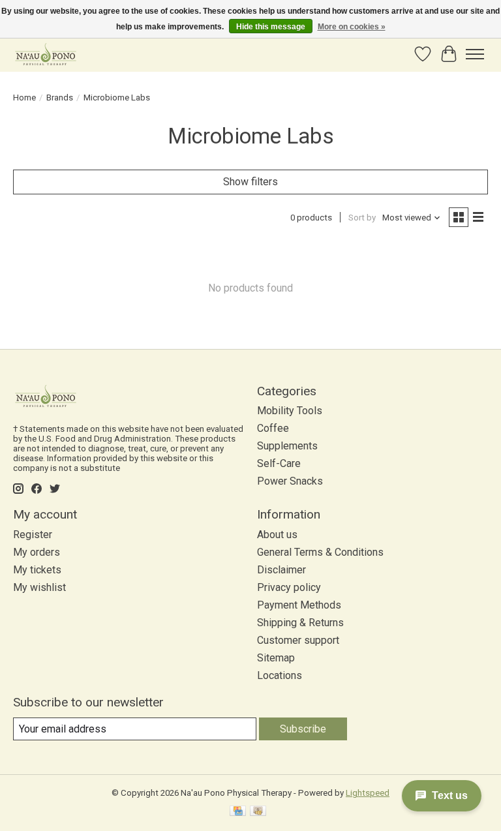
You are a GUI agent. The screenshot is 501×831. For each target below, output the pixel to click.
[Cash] (258, 812)
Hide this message (270, 26)
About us (277, 534)
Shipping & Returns (300, 622)
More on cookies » (352, 26)
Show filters (250, 181)
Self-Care (279, 463)
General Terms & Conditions (320, 552)
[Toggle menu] (475, 54)
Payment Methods (299, 605)
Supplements (287, 446)
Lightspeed (367, 793)
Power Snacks (290, 481)
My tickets (37, 570)
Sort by (362, 217)
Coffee (273, 428)
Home (24, 97)
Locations (279, 675)
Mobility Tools (289, 410)
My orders (36, 552)
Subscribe (303, 729)
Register (32, 534)
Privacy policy (289, 587)
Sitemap (276, 658)
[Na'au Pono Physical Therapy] (45, 53)
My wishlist (39, 587)
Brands (59, 97)
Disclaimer (281, 570)
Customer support (298, 640)
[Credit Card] (238, 812)
